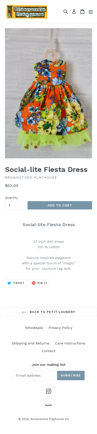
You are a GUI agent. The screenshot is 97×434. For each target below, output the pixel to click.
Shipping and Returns (30, 343)
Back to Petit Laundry (52, 312)
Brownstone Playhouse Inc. (50, 419)
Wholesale (34, 328)
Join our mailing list (48, 365)
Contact (48, 351)
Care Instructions (70, 343)
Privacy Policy (60, 328)
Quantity (11, 197)
